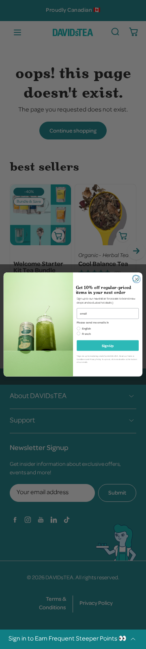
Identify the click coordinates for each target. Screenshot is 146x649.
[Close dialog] (135, 278)
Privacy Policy (95, 359)
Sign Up (108, 345)
